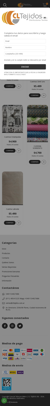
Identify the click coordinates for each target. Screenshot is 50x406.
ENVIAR (25, 67)
